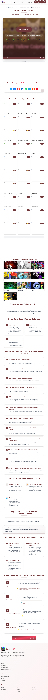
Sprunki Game (10, 7)
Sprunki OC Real (22, 2)
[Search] (35, 1)
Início (12, 1)
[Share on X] (10, 89)
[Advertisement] (24, 70)
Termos (3, 680)
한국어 (2, 691)
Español (33, 687)
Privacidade (3, 678)
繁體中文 (34, 689)
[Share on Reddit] (33, 89)
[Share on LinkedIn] (22, 89)
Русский (18, 689)
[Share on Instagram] (18, 89)
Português (3, 689)
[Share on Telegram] (29, 89)
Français (18, 691)
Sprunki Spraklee (10, 528)
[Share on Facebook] (14, 89)
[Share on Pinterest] (37, 89)
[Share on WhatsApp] (25, 89)
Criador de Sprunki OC (30, 2)
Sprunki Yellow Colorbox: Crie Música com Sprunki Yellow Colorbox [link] (27, 7)
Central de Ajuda (5, 676)
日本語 (18, 687)
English (2, 687)
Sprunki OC (16, 2)
